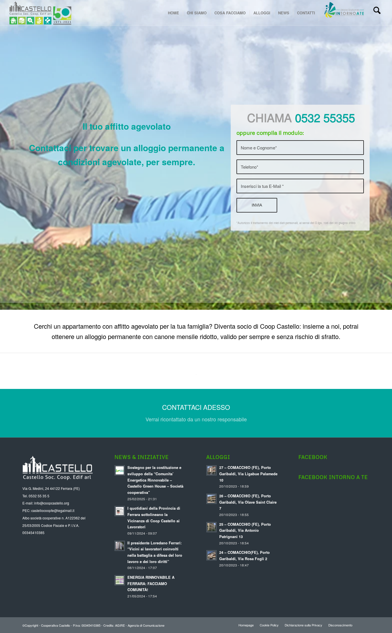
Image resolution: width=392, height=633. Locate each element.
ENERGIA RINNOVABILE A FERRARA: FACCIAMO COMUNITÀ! (150, 583)
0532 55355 (325, 117)
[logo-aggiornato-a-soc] (40, 13)
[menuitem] (173, 13)
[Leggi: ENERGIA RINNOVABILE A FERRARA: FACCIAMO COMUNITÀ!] (120, 580)
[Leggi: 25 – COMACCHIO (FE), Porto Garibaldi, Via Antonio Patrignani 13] (211, 527)
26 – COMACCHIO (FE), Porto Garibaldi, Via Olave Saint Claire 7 (248, 502)
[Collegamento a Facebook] (365, 624)
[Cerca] (377, 13)
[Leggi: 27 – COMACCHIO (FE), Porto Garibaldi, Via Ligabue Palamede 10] (211, 470)
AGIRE (120, 625)
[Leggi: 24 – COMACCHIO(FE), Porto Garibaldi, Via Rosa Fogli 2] (211, 555)
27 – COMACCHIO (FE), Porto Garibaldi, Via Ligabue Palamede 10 (248, 473)
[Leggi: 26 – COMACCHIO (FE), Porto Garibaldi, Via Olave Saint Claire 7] (211, 499)
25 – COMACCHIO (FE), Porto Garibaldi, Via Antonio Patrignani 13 (245, 530)
